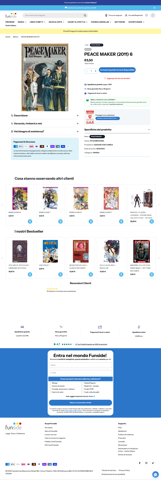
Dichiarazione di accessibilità (113, 474)
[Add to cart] (30, 221)
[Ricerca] (85, 15)
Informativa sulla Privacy (73, 410)
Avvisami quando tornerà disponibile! (117, 70)
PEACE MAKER (95, 45)
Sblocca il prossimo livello (80, 403)
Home (7, 37)
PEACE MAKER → (97, 136)
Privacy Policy (124, 470)
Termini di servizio (109, 470)
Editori (15, 37)
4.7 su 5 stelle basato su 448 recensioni (91, 344)
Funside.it (15, 471)
